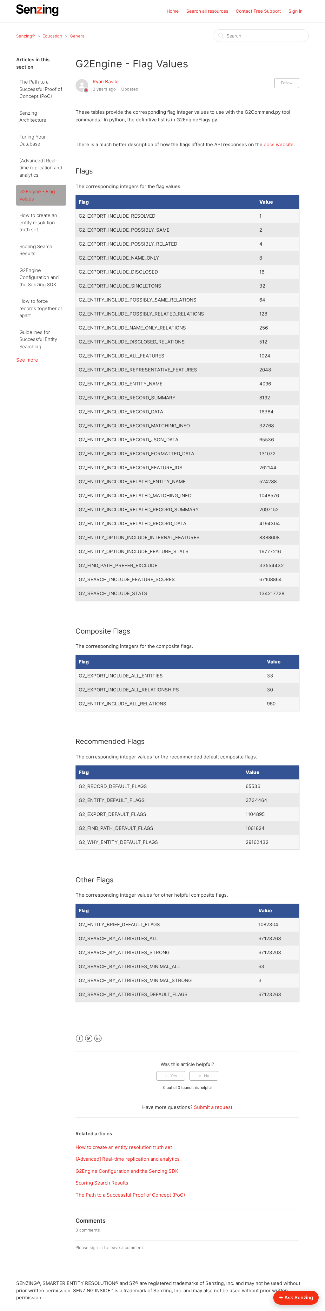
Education (52, 35)
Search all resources (207, 11)
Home (173, 11)
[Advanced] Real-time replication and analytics (40, 168)
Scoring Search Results (35, 250)
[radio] (170, 1076)
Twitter (89, 1039)
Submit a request (213, 1107)
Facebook (79, 1039)
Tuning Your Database (32, 140)
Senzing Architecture (32, 116)
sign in (96, 1247)
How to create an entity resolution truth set (38, 222)
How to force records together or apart (40, 308)
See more (27, 360)
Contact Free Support (258, 11)
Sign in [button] (295, 11)
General (77, 35)
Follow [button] (287, 82)
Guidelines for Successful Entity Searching (38, 339)
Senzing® (25, 35)
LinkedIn (98, 1039)
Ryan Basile (106, 81)
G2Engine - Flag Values (37, 195)
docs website (279, 144)
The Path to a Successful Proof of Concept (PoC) (40, 89)
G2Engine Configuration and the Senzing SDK (39, 277)
